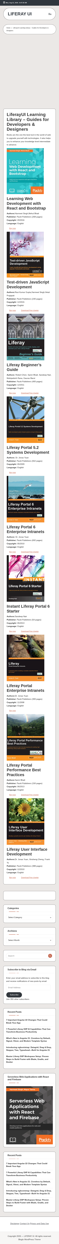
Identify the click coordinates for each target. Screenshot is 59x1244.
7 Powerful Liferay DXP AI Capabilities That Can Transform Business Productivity (28, 1030)
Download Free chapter (30, 310)
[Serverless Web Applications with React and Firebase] (29, 1115)
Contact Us (25, 1224)
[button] (50, 956)
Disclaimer (14, 1224)
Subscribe (14, 995)
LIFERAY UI (20, 13)
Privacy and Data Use (39, 1224)
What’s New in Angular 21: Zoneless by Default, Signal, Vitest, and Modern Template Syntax (28, 1039)
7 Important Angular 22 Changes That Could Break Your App (26, 1021)
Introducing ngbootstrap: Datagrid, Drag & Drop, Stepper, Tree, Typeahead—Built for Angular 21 (29, 1048)
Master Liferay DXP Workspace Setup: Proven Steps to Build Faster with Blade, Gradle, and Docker (27, 1059)
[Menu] (49, 14)
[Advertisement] (29, 72)
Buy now (12, 229)
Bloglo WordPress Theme (29, 1239)
